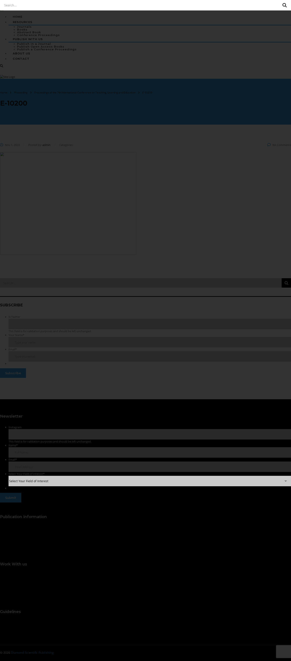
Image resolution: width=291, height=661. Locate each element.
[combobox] (150, 481)
